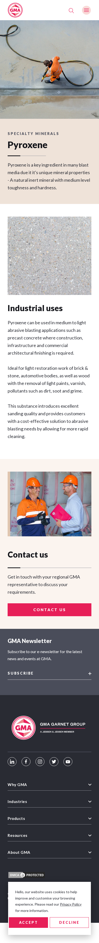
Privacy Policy (70, 904)
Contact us (49, 609)
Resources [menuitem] (17, 835)
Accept (28, 922)
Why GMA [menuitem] (17, 784)
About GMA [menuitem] (19, 852)
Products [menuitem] (16, 818)
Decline (69, 922)
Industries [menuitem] (17, 801)
